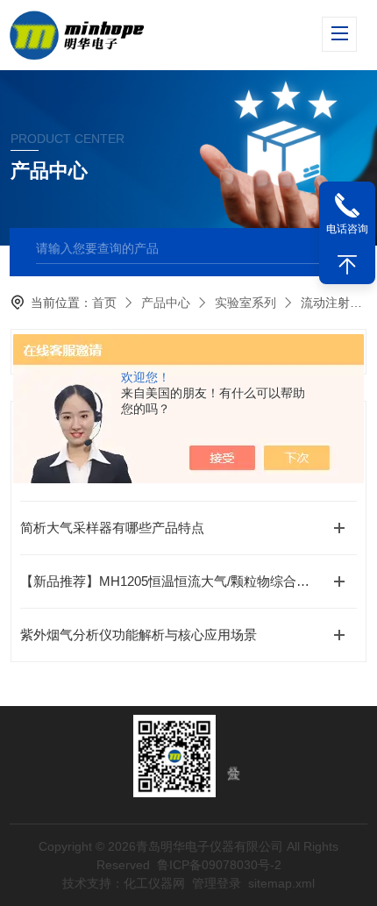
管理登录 (216, 883)
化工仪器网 (154, 883)
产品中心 (165, 303)
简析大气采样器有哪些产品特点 (112, 527)
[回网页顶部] (347, 264)
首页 (104, 303)
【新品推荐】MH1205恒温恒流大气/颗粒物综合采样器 (178, 581)
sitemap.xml (281, 883)
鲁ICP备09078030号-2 (219, 865)
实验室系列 (245, 303)
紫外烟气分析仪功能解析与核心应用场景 (138, 634)
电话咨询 (347, 229)
